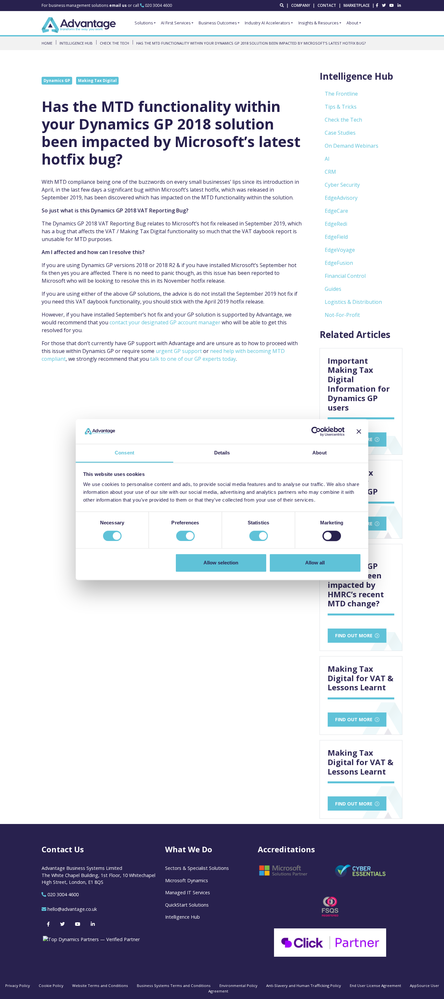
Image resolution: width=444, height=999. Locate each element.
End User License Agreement (375, 985)
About (352, 23)
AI (327, 158)
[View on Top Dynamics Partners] (91, 939)
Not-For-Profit (342, 314)
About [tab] (319, 453)
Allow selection (220, 563)
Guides (333, 288)
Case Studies (340, 132)
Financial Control (345, 275)
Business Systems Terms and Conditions (174, 985)
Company (300, 5)
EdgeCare (336, 210)
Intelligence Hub (182, 917)
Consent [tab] (124, 453)
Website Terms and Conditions (100, 985)
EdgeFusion (339, 262)
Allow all (315, 563)
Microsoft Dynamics (186, 880)
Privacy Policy (17, 985)
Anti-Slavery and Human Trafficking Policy (303, 985)
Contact (327, 5)
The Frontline (341, 93)
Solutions (144, 23)
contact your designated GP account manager (165, 322)
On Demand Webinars (351, 145)
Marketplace (357, 5)
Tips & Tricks (341, 106)
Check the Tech (343, 119)
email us (118, 5)
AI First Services (175, 23)
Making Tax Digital (97, 80)
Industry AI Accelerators (267, 23)
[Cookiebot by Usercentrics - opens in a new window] (316, 431)
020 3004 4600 (158, 5)
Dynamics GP (57, 80)
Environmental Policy (238, 985)
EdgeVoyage (340, 249)
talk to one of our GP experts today (193, 358)
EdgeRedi (336, 223)
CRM (330, 171)
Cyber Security (342, 184)
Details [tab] (222, 453)
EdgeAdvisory (341, 197)
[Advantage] (79, 25)
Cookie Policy (51, 985)
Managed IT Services (187, 892)
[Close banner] (359, 431)
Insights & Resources (318, 23)
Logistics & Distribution (353, 301)
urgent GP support (179, 351)
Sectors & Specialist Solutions (197, 868)
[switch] (185, 536)
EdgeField (336, 236)
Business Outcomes (218, 23)
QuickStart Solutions (187, 905)
